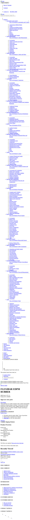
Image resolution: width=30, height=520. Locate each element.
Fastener (11, 314)
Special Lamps (12, 164)
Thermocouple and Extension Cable (17, 69)
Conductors (12, 107)
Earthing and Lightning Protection (14, 101)
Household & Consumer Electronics (17, 316)
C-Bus (10, 26)
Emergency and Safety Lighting (16, 173)
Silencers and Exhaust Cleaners (16, 206)
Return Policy (4, 413)
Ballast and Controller (14, 171)
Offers (4, 346)
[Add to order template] (1, 461)
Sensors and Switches (14, 205)
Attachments (3, 410)
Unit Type (11, 236)
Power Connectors (13, 94)
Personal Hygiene (13, 257)
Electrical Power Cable (14, 59)
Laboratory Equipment (14, 284)
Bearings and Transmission (15, 308)
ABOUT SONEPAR (8, 472)
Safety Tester (12, 296)
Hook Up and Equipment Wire (16, 62)
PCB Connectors (13, 92)
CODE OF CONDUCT (9, 493)
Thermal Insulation (13, 133)
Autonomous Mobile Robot (15, 24)
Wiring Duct (12, 52)
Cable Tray (11, 47)
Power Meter (12, 123)
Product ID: (3, 396)
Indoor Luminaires (13, 175)
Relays (10, 32)
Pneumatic (8, 188)
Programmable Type (14, 231)
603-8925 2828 (13, 11)
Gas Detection (12, 253)
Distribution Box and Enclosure (16, 120)
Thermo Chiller (12, 209)
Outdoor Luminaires (14, 177)
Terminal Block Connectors (15, 98)
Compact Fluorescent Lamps (15, 156)
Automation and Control (12, 21)
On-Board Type (13, 224)
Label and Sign (12, 254)
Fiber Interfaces (12, 186)
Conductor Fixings (13, 106)
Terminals (11, 51)
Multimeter (11, 289)
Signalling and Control (14, 35)
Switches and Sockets (14, 342)
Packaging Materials (14, 320)
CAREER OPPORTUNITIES (10, 473)
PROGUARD (4, 385)
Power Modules (13, 230)
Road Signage (6, 358)
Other (10, 200)
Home (4, 352)
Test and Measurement (11, 271)
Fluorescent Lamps (13, 157)
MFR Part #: (3, 395)
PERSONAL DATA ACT (9, 489)
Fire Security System (14, 268)
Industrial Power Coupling (15, 144)
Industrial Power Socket (14, 147)
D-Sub (10, 86)
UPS (10, 238)
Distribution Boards (13, 119)
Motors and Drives (13, 30)
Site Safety (11, 259)
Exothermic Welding (14, 110)
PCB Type (11, 226)
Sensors (11, 341)
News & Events (7, 347)
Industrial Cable (13, 63)
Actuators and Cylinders (14, 192)
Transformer (12, 235)
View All (3, 462)
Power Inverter (12, 228)
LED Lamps (12, 162)
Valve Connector (13, 100)
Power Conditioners (13, 227)
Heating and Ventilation (14, 130)
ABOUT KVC (6, 471)
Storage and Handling (14, 327)
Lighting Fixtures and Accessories (14, 165)
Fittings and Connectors (14, 198)
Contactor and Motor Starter (15, 27)
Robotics (11, 34)
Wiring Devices (10, 333)
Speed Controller (13, 208)
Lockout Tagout (13, 255)
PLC (10, 31)
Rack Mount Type (13, 232)
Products (5, 19)
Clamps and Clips (13, 48)
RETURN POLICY (8, 491)
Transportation (12, 330)
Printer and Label (13, 326)
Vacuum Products (13, 212)
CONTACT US (7, 504)
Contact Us (6, 11)
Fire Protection (12, 250)
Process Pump (12, 202)
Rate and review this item (17, 443)
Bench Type (12, 219)
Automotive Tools (13, 306)
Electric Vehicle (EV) (14, 243)
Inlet (10, 148)
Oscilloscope (12, 290)
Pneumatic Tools (13, 323)
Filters (10, 129)
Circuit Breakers (13, 75)
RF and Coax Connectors (15, 97)
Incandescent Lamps (14, 161)
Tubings (11, 210)
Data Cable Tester (13, 278)
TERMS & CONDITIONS (9, 490)
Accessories (12, 40)
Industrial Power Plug (14, 146)
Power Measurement (14, 292)
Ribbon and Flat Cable (14, 66)
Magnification (12, 285)
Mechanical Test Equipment (15, 288)
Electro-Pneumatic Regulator (16, 197)
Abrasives (11, 303)
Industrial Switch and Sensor (15, 28)
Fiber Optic (12, 61)
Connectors (9, 78)
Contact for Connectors (14, 85)
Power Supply (9, 214)
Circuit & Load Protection (12, 70)
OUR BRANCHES (8, 505)
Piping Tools (12, 322)
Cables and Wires (10, 53)
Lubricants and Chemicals (15, 318)
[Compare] (2, 461)
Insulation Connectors (14, 89)
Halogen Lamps (13, 159)
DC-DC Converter (13, 220)
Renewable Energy (13, 234)
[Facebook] (4, 515)
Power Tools (12, 324)
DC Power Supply (13, 222)
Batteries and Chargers (14, 307)
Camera (11, 267)
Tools (7, 299)
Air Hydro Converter (14, 193)
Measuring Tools (13, 286)
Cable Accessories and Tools (15, 41)
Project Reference (7, 350)
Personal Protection (13, 258)
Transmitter (11, 298)
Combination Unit (13, 140)
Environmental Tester (14, 282)
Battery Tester (12, 276)
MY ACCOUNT (7, 502)
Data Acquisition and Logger (16, 277)
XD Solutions (6, 345)
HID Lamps (12, 160)
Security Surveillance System (13, 260)
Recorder (11, 270)
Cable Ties (11, 45)
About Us (5, 349)
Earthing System (13, 108)
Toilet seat (11, 328)
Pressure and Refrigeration (15, 293)
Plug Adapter (12, 338)
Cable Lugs (12, 43)
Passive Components (14, 76)
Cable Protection (13, 44)
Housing (11, 88)
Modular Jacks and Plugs (15, 90)
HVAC (8, 124)
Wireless (11, 187)
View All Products (13, 22)
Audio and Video (13, 58)
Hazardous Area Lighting (15, 174)
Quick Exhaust (12, 204)
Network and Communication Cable (17, 65)
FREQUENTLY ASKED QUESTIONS (12, 487)
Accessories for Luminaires (15, 170)
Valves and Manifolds (14, 213)
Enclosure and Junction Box (15, 143)
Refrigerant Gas (13, 132)
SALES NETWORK (8, 479)
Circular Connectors (14, 84)
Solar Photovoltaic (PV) (14, 244)
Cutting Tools (12, 311)
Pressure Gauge (13, 201)
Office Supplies (12, 319)
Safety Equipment (10, 245)
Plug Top (11, 340)
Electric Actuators (13, 196)
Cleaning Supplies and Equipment (17, 310)
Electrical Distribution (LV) (12, 112)
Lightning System (13, 111)
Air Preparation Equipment (15, 194)
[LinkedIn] (7, 516)
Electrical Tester (13, 280)
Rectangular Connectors (14, 96)
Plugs (10, 150)
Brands (5, 343)
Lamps (8, 152)
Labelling (11, 49)
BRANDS (5, 475)
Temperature (12, 297)
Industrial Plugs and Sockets (12, 134)
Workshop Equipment (14, 332)
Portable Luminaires (14, 178)
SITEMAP (6, 494)
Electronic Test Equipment (15, 281)
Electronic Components (14, 312)
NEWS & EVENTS (8, 477)
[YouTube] (10, 517)
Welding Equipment (13, 331)
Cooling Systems (13, 128)
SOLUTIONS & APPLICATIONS (11, 476)
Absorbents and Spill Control (16, 249)
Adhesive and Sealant (14, 304)
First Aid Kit (12, 251)
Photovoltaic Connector (14, 93)
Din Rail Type (12, 223)
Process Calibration (13, 294)
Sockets (11, 151)
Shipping (3, 420)
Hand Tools (12, 315)
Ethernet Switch (13, 184)
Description (3, 402)
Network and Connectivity (12, 179)
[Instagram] (13, 519)
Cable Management (10, 36)
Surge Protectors (13, 78)
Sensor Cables (12, 67)
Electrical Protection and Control (16, 121)
